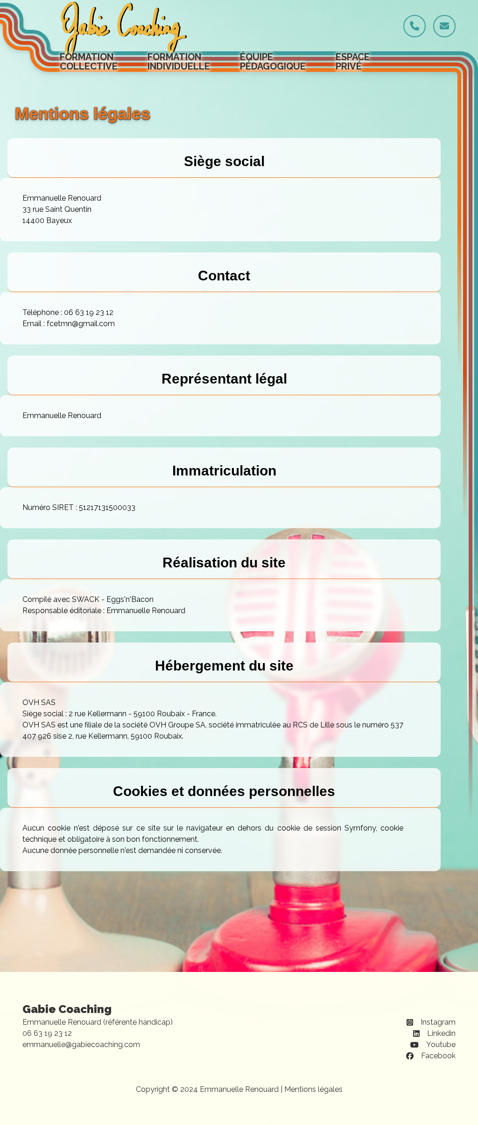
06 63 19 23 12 (47, 1033)
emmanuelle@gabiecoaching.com (81, 1044)
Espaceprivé (353, 61)
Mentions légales (313, 1089)
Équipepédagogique (273, 61)
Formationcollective (89, 61)
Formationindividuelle (179, 61)
